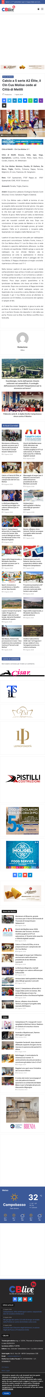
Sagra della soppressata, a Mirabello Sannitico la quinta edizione (33, 613)
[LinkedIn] (14, 100)
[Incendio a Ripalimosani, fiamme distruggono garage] (8, 1035)
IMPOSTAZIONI (7, 1389)
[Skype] (20, 100)
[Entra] (38, 9)
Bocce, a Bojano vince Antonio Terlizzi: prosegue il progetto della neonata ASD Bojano (28, 1003)
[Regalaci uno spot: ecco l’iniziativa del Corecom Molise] (8, 1071)
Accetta (6, 1393)
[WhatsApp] (30, 100)
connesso (13, 664)
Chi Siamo (5, 1367)
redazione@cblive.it (14, 1356)
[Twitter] (9, 100)
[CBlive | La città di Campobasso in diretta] (8, 9)
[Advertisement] (22, 38)
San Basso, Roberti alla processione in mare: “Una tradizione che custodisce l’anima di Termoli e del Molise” (11, 643)
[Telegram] (35, 100)
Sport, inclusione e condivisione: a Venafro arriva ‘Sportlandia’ (10, 587)
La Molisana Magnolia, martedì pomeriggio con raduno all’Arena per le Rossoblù (29, 970)
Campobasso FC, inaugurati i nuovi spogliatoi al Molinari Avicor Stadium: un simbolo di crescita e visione (29, 1024)
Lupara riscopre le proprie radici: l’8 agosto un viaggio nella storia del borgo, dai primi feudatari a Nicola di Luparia (11, 615)
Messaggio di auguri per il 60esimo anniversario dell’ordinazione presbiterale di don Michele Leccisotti (33, 479)
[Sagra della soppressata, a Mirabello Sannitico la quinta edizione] (33, 603)
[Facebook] (4, 100)
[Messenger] (25, 100)
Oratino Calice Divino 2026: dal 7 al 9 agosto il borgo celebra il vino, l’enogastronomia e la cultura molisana (32, 643)
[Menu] (42, 9)
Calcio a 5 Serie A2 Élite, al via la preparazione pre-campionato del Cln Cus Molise (28, 946)
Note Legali (6, 1370)
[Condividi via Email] (4, 105)
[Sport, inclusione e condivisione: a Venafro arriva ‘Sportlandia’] (12, 577)
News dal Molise (8, 77)
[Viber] (41, 100)
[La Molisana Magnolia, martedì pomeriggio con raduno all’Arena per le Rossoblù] (12, 495)
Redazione (8, 94)
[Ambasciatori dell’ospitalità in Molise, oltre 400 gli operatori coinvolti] (33, 495)
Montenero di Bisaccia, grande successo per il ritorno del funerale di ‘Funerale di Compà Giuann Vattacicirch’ (10, 447)
